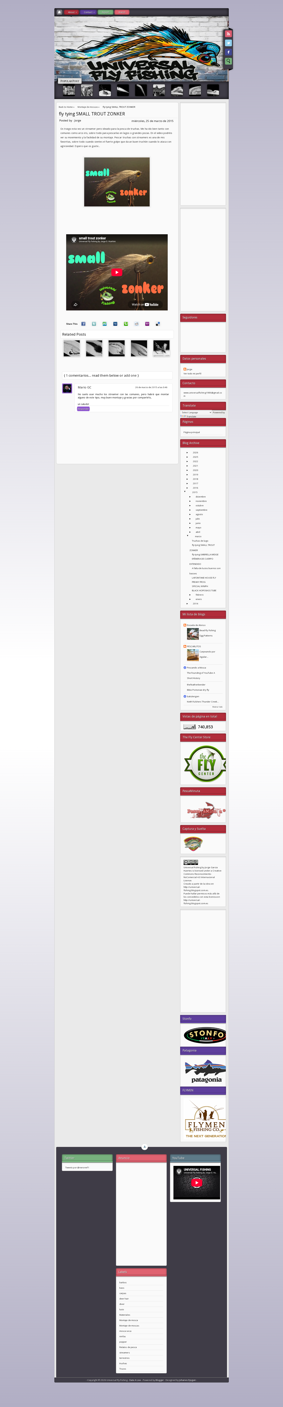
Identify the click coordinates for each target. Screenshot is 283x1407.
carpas (122, 1293)
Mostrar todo (217, 707)
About (71, 12)
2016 (195, 487)
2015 (195, 492)
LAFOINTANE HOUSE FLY (204, 577)
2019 (195, 474)
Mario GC (85, 387)
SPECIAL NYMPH (200, 586)
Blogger (160, 1380)
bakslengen (193, 696)
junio (198, 523)
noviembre (201, 501)
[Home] (59, 12)
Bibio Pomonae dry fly (198, 689)
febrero (200, 594)
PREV (5, 51)
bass (121, 1287)
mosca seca (125, 1331)
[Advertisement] (203, 155)
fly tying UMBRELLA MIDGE (205, 554)
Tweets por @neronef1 (77, 1167)
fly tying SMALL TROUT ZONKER (92, 114)
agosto (199, 514)
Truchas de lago (200, 540)
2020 (195, 470)
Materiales (124, 1314)
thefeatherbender (196, 684)
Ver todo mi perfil (192, 373)
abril (198, 531)
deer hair (124, 1298)
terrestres (124, 1357)
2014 (195, 603)
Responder (83, 408)
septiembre (201, 509)
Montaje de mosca (128, 1320)
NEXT (277, 51)
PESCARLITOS (194, 646)
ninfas (122, 1336)
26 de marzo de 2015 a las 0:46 (151, 387)
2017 (195, 483)
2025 (195, 456)
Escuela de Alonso (196, 625)
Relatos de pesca (128, 1347)
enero (199, 599)
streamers (124, 1352)
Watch (122, 12)
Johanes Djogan (187, 1380)
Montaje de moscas (88, 106)
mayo (198, 527)
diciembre (201, 496)
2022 (195, 461)
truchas (123, 1363)
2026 (195, 452)
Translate (191, 416)
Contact (88, 12)
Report (105, 12)
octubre (200, 505)
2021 (195, 465)
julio (198, 518)
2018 (195, 479)
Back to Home (66, 106)
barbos (123, 1282)
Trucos (122, 1368)
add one (130, 375)
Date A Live (135, 1380)
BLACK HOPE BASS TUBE (204, 590)
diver (122, 1304)
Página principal (192, 432)
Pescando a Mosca (196, 667)
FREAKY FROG (199, 581)
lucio (121, 1309)
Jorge (189, 369)
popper (123, 1341)
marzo (198, 536)
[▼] (188, 492)
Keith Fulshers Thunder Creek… (203, 701)
